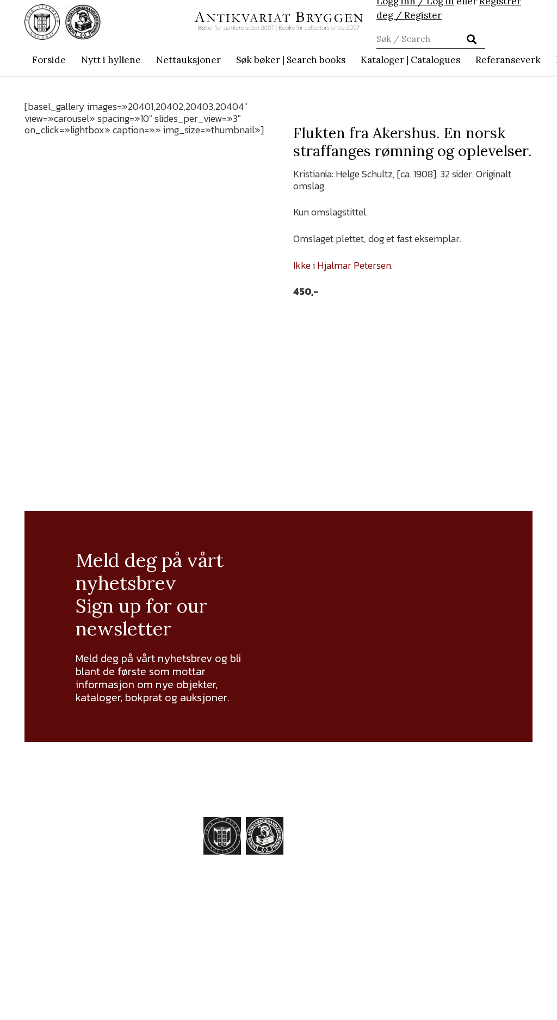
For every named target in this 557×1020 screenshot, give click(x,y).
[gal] (278, 924)
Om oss (437, 920)
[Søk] (471, 39)
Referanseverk (453, 894)
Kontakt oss (447, 933)
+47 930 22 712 (91, 870)
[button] (351, 60)
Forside (436, 802)
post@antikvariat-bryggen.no (79, 853)
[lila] (42, 22)
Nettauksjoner (453, 828)
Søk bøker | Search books (463, 848)
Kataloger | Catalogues (446, 874)
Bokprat (437, 907)
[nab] (83, 22)
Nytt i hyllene (451, 815)
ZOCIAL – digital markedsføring (391, 1001)
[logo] (278, 22)
